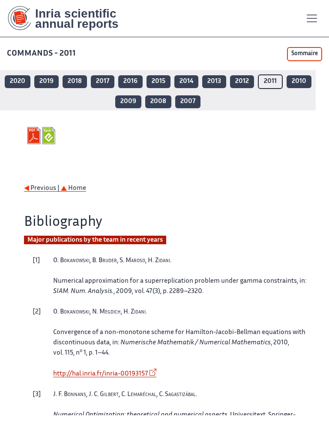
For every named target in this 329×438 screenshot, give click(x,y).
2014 (186, 81)
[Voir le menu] (312, 18)
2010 (299, 81)
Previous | (45, 188)
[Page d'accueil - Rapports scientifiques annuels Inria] (69, 18)
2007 (187, 101)
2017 (102, 81)
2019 (46, 81)
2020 (17, 81)
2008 (158, 101)
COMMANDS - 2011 (41, 53)
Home (76, 188)
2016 (130, 81)
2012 (242, 81)
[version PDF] (34, 135)
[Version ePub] (49, 135)
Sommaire (304, 53)
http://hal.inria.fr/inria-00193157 (100, 374)
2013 (214, 81)
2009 (128, 101)
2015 (158, 81)
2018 (75, 81)
